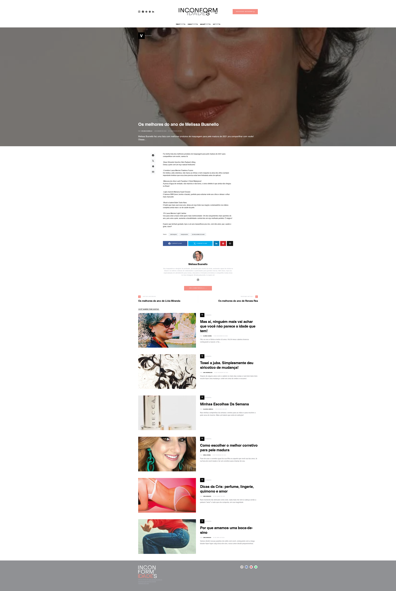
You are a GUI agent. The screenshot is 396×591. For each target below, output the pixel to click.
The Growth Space (155, 579)
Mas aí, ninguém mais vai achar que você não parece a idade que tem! (227, 326)
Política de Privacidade (147, 581)
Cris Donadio (207, 496)
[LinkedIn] (153, 12)
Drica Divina (207, 455)
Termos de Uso (143, 583)
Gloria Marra (207, 336)
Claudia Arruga (208, 409)
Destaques (173, 234)
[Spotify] (150, 12)
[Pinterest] (146, 12)
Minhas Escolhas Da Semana (224, 404)
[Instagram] (139, 12)
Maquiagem (184, 234)
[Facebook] (143, 12)
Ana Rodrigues (207, 372)
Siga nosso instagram (244, 11)
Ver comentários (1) (197, 288)
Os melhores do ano (198, 234)
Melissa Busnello (146, 131)
